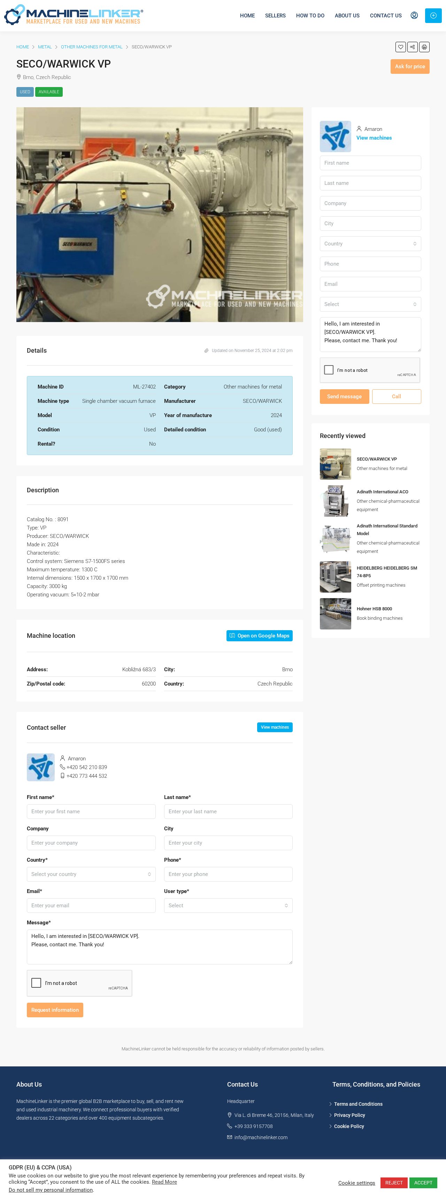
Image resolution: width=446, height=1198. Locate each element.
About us (347, 16)
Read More (164, 1182)
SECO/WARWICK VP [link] (377, 459)
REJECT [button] (394, 1182)
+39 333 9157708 (253, 1126)
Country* (37, 860)
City (169, 828)
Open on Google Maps (263, 636)
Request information (55, 1010)
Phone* (172, 860)
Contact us (386, 16)
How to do (310, 16)
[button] (400, 47)
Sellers (275, 16)
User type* (176, 891)
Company (38, 828)
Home (247, 16)
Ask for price (410, 66)
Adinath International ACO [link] (382, 491)
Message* (39, 922)
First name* (40, 797)
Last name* (177, 797)
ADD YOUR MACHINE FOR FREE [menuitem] (433, 15)
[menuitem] (414, 15)
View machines (275, 727)
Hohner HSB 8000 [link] (374, 608)
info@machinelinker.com (260, 1137)
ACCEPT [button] (423, 1182)
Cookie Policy (349, 1126)
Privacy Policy (349, 1115)
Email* (34, 891)
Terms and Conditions (358, 1104)
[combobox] (91, 874)
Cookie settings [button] (356, 1183)
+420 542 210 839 (87, 767)
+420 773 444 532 (87, 776)
